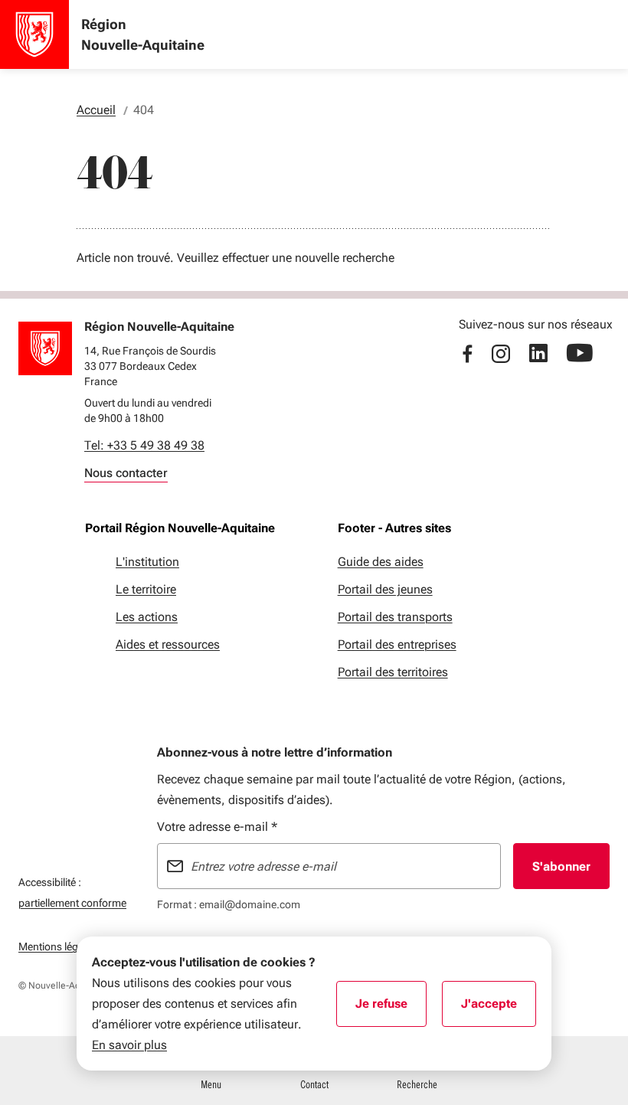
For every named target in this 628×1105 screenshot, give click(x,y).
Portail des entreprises (397, 644)
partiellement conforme (72, 902)
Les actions (147, 617)
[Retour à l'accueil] (45, 348)
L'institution (147, 561)
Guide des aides (381, 561)
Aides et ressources (168, 644)
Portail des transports (395, 617)
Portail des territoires (393, 672)
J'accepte (498, 1008)
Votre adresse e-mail (217, 826)
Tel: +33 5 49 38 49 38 (144, 445)
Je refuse (391, 1008)
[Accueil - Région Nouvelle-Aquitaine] (34, 34)
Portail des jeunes (385, 589)
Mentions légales (57, 946)
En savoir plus (129, 1045)
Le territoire (146, 589)
